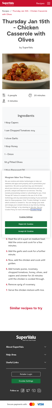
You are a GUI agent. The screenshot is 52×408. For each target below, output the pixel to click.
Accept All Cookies (25, 231)
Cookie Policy (36, 209)
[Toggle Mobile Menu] (48, 3)
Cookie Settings (26, 381)
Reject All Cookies (26, 224)
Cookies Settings (26, 217)
